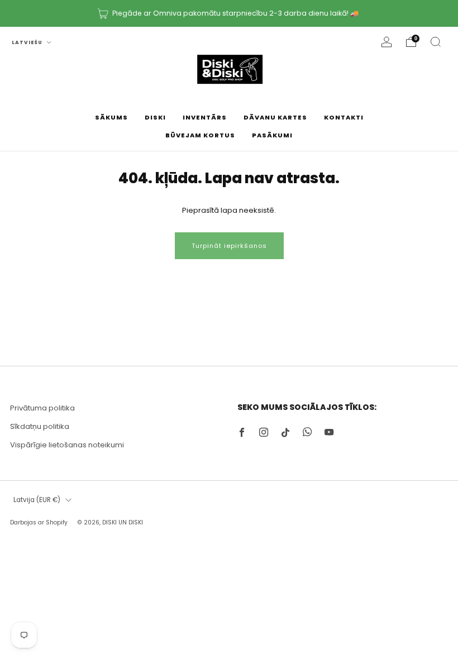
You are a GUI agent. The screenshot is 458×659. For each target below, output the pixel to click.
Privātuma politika (42, 408)
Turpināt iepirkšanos (229, 245)
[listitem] (229, 13)
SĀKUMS (111, 117)
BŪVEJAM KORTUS (200, 135)
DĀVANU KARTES (275, 117)
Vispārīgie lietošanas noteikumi (67, 445)
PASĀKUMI (272, 135)
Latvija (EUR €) (36, 499)
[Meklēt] (435, 41)
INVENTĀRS (205, 117)
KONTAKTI (344, 117)
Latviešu (28, 42)
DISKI (155, 117)
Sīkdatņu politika (39, 426)
